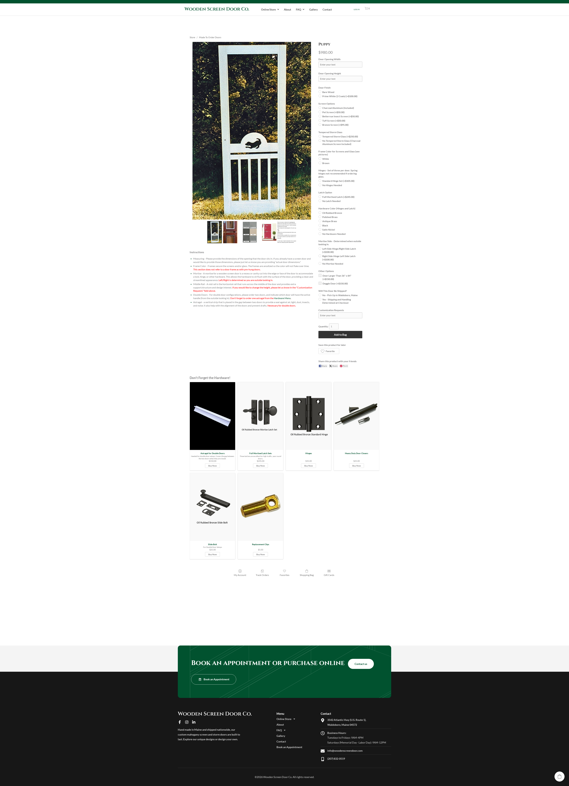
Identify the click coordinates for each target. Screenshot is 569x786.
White (325, 158)
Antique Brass (329, 221)
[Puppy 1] (230, 232)
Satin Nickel (328, 229)
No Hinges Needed (332, 185)
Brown (325, 163)
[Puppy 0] (214, 232)
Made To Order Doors (210, 37)
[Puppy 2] (250, 232)
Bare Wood (328, 92)
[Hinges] (308, 416)
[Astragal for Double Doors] (212, 416)
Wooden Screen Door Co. (216, 9)
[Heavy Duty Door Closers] (356, 416)
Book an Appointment (289, 747)
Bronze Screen (335, 124)
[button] (367, 8)
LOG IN (357, 9)
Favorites (284, 575)
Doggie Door (335, 283)
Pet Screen (333, 112)
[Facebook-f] (180, 722)
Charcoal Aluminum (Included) (338, 107)
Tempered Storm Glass (340, 136)
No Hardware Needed (334, 233)
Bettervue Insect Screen (340, 116)
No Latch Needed (331, 201)
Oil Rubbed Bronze (332, 212)
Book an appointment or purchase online (268, 663)
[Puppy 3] (279, 232)
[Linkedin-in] (194, 722)
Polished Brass (330, 217)
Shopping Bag (307, 575)
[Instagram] (187, 722)
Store (192, 37)
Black (325, 225)
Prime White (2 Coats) (339, 96)
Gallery (313, 9)
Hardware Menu (282, 298)
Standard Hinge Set (338, 180)
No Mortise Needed (332, 263)
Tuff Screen (333, 120)
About (287, 9)
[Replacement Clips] (260, 507)
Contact (327, 9)
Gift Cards (329, 575)
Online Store (268, 9)
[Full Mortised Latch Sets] (260, 416)
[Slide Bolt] (212, 507)
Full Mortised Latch (338, 196)
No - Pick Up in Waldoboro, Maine (340, 295)
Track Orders (262, 575)
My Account (240, 575)
